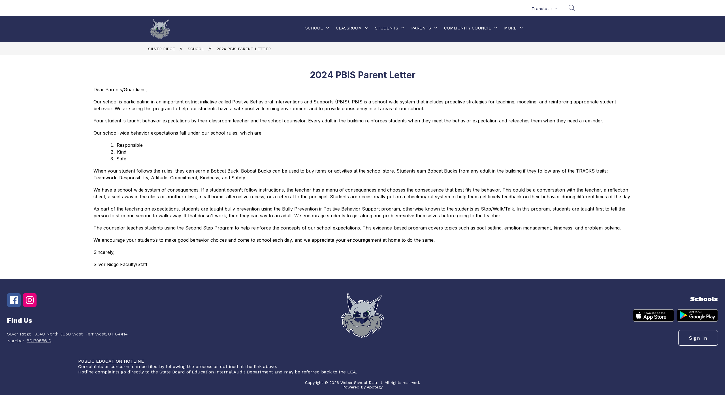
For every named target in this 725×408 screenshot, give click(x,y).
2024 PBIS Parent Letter (244, 48)
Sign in (698, 338)
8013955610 (39, 340)
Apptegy (375, 387)
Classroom (349, 28)
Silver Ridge (161, 48)
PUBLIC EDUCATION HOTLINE (111, 361)
